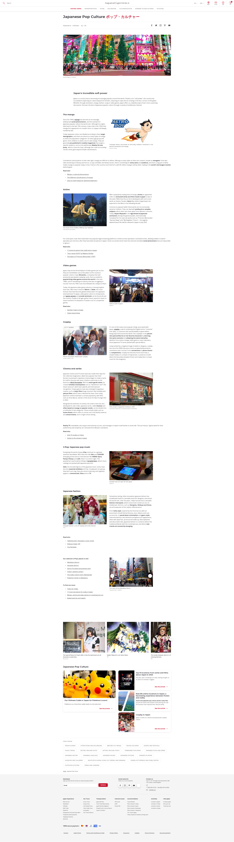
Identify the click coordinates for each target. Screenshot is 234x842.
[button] (130, 588)
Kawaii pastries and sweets (76, 598)
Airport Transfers (100, 810)
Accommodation (125, 8)
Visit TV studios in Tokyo (75, 435)
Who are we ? (66, 801)
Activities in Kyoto (155, 806)
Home (64, 771)
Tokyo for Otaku (72, 589)
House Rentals (131, 801)
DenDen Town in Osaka (75, 310)
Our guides (86, 810)
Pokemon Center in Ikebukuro (77, 578)
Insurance (126, 833)
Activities (160, 8)
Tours (102, 8)
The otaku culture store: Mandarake (79, 575)
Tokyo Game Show (73, 313)
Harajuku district (73, 565)
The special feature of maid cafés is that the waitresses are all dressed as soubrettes (82, 656)
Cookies (137, 833)
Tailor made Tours (88, 808)
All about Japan (167, 801)
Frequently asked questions (70, 814)
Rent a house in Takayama (134, 810)
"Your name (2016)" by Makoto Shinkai (80, 253)
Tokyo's (75, 572)
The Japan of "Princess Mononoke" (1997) (81, 257)
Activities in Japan (155, 801)
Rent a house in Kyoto (132, 806)
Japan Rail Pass (100, 801)
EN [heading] (195, 3)
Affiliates (65, 806)
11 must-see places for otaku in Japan (80, 592)
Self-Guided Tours (88, 806)
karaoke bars (92, 461)
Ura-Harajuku (72, 547)
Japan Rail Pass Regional (102, 806)
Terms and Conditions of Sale (95, 833)
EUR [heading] (201, 3)
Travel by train (167, 806)
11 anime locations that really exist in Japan (82, 250)
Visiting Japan (75, 8)
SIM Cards (117, 801)
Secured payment (165, 833)
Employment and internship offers (71, 812)
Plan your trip (166, 804)
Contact (66, 833)
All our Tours (86, 801)
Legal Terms (77, 833)
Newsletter (66, 804)
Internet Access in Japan (144, 8)
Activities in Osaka (155, 808)
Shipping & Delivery (68, 817)
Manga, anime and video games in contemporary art (85, 595)
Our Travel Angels (132, 812)
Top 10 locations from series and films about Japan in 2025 (152, 674)
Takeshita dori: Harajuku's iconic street (80, 541)
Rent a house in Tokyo (132, 804)
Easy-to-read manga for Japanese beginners (82, 181)
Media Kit (65, 810)
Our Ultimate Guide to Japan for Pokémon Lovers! (86, 700)
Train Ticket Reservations (102, 804)
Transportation (90, 8)
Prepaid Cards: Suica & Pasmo (104, 808)
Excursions (112, 8)
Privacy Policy (114, 833)
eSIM (116, 804)
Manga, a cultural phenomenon (78, 174)
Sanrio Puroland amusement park (79, 569)
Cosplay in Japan (143, 715)
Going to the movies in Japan (77, 438)
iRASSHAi (65, 819)
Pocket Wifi (117, 806)
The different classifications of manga (80, 177)
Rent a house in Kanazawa (134, 808)
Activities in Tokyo (155, 804)
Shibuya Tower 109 (73, 544)
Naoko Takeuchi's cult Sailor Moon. (117, 656)
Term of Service (149, 833)
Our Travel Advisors (88, 812)
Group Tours (86, 804)
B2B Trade (65, 808)
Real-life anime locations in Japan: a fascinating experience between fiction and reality (152, 696)
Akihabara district (73, 562)
